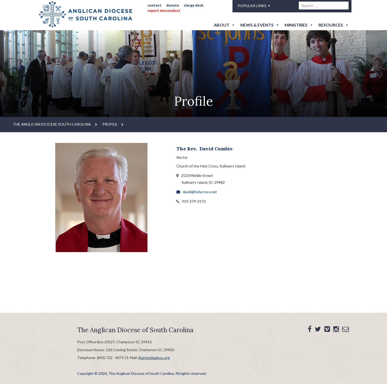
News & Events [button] (257, 24)
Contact (154, 5)
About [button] (221, 24)
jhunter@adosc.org (154, 357)
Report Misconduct (163, 10)
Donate (172, 5)
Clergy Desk (194, 5)
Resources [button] (331, 24)
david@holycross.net (200, 192)
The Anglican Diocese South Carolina (52, 124)
